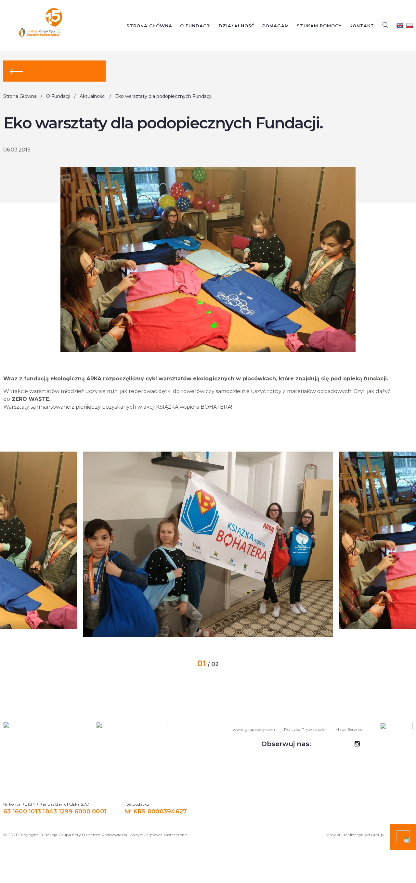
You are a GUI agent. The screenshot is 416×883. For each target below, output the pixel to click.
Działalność (236, 25)
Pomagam (275, 25)
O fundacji (195, 25)
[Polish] (409, 25)
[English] (399, 25)
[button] (64, 544)
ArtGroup (374, 834)
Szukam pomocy (319, 25)
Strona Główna (149, 25)
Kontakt (361, 25)
